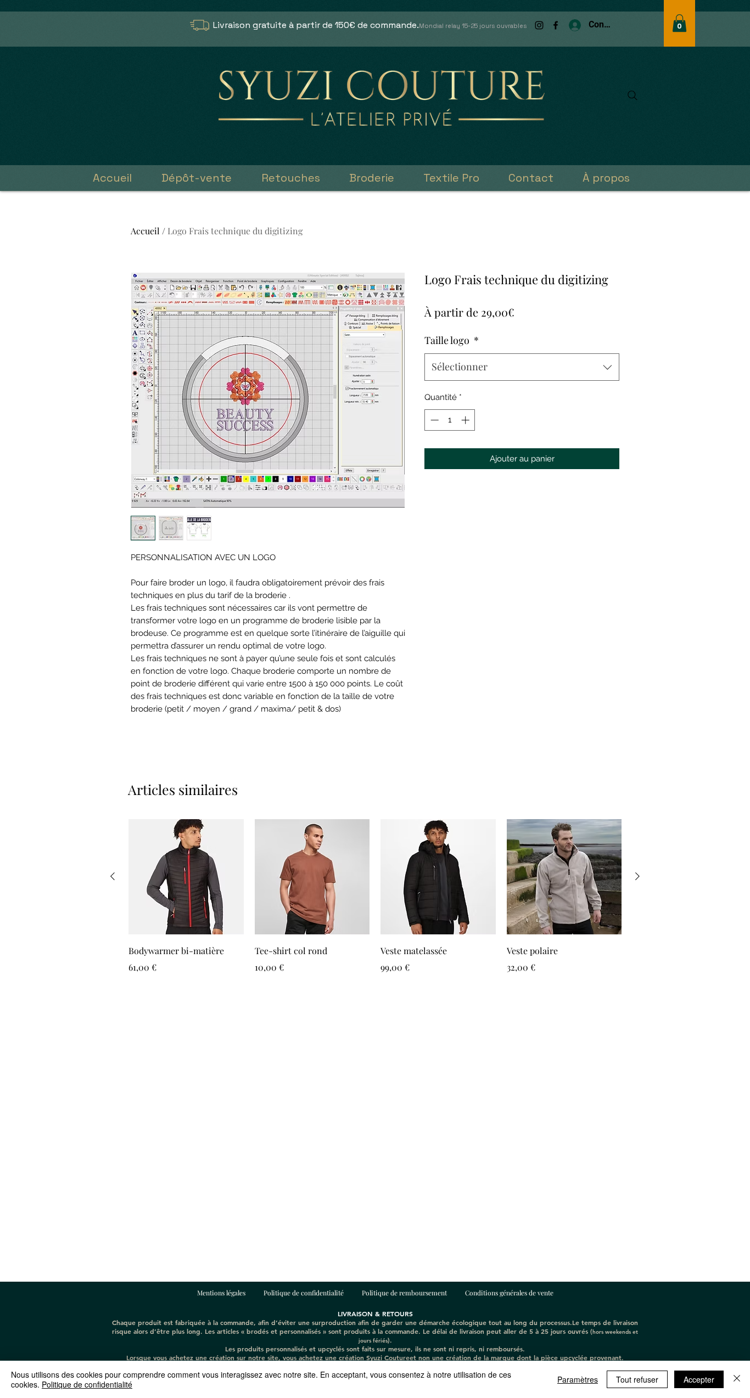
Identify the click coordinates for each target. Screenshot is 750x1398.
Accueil (145, 230)
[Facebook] (555, 25)
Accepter (699, 1379)
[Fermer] (736, 1379)
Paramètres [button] (577, 1379)
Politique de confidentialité (87, 1384)
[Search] (632, 95)
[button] (679, 23)
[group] (375, 904)
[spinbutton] (450, 420)
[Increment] (466, 420)
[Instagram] (539, 25)
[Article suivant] (637, 876)
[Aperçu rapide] (186, 876)
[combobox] (521, 367)
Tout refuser (637, 1379)
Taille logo (451, 340)
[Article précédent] (112, 876)
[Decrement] (433, 420)
